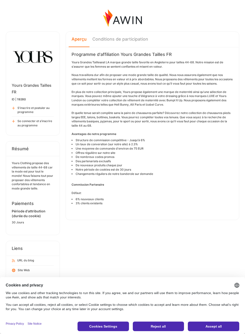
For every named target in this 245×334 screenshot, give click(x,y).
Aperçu (79, 39)
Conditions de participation (120, 39)
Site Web (24, 270)
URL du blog (25, 260)
